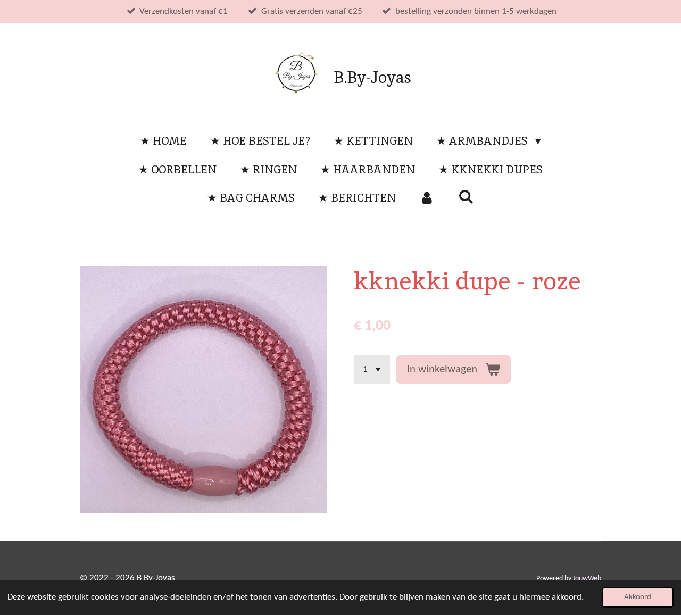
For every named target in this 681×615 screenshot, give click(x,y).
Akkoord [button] (637, 597)
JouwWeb (587, 579)
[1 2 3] (372, 369)
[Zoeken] (466, 196)
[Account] (427, 198)
